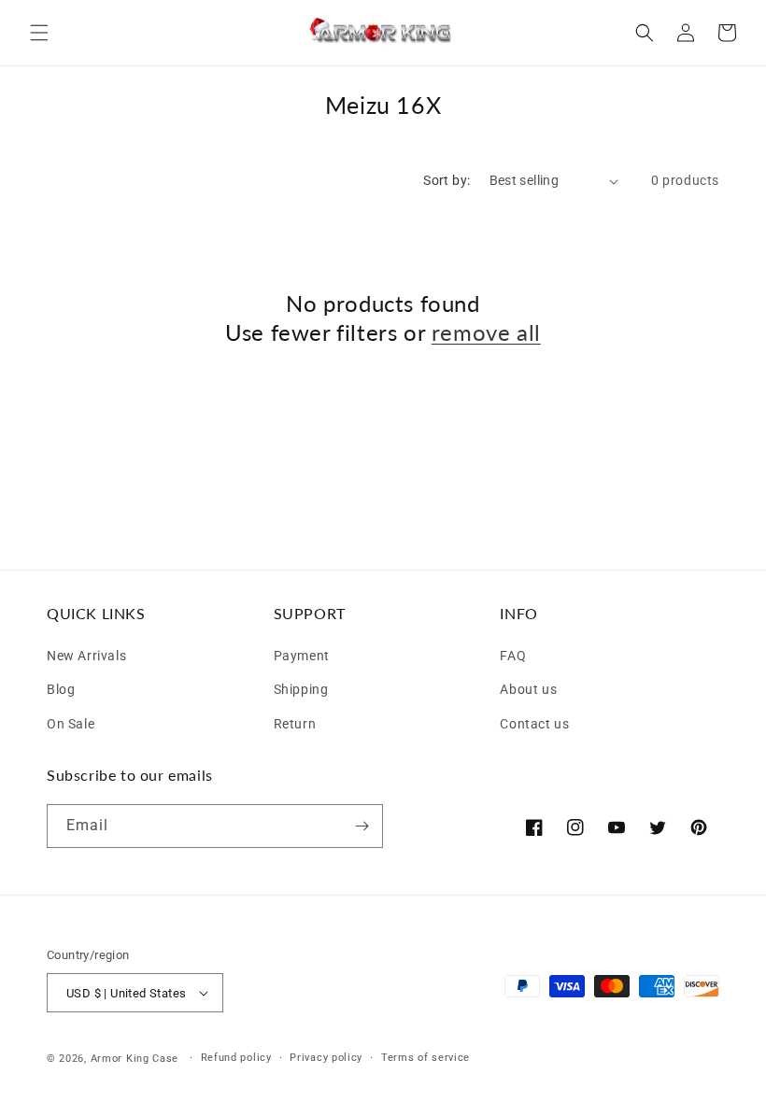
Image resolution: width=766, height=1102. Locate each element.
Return (295, 721)
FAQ (513, 655)
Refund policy (236, 1058)
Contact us (534, 721)
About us (528, 687)
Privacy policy (326, 1058)
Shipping (301, 687)
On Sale (70, 721)
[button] (39, 32)
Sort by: (446, 180)
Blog (61, 687)
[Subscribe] (361, 826)
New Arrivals (86, 655)
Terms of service (425, 1058)
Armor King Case (135, 1059)
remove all (486, 332)
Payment (302, 655)
